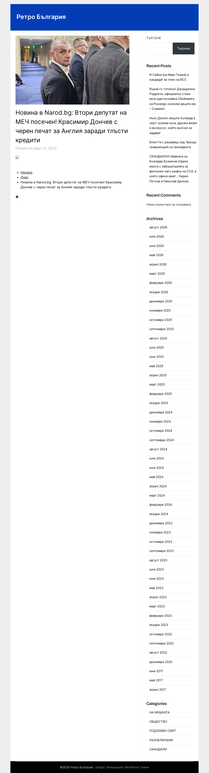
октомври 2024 (160, 431)
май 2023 (156, 588)
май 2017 (156, 680)
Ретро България (41, 16)
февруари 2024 (160, 505)
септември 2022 (161, 643)
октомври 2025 (160, 320)
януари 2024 (158, 514)
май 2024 (156, 477)
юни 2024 (156, 468)
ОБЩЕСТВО (158, 721)
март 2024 (157, 495)
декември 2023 (160, 523)
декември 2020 (160, 662)
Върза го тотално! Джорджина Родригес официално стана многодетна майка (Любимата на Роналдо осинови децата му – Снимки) (172, 99)
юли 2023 (156, 569)
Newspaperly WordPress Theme (127, 767)
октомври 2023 (160, 542)
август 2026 (158, 227)
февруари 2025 (160, 394)
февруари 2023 (160, 616)
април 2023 (158, 597)
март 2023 (157, 606)
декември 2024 (160, 412)
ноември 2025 (160, 310)
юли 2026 (156, 236)
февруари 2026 (160, 283)
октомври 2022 (160, 634)
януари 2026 (158, 292)
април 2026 (158, 264)
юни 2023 (156, 578)
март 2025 (157, 384)
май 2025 (156, 366)
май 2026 (156, 255)
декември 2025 (160, 301)
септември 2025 (161, 329)
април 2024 (158, 486)
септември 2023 (161, 551)
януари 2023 (158, 625)
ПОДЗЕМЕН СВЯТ (162, 731)
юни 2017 (156, 671)
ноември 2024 (160, 421)
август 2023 (158, 560)
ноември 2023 (160, 532)
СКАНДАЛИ (158, 749)
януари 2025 (158, 403)
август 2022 (158, 652)
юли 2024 (156, 458)
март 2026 (157, 273)
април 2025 (158, 375)
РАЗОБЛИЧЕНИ (161, 740)
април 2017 (157, 690)
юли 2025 (156, 347)
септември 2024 (161, 440)
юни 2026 (156, 246)
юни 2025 (156, 357)
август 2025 (158, 338)
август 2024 (158, 449)
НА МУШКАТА (159, 712)
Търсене (153, 38)
